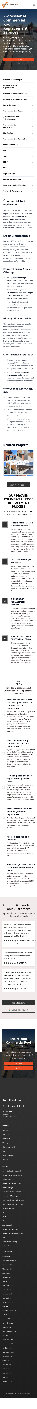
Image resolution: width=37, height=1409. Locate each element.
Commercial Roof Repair (10, 1196)
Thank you (6, 1143)
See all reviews (18, 1003)
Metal (4, 1237)
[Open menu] (33, 4)
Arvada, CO (6, 1273)
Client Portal (6, 1139)
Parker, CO (6, 1369)
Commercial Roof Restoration (12, 1192)
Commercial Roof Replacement (13, 1200)
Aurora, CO (6, 1319)
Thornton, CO (7, 1269)
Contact (5, 1130)
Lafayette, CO (7, 1356)
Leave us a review (20, 1010)
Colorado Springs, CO (9, 1261)
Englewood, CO (7, 1344)
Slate (4, 1221)
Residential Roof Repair (10, 1229)
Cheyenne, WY (7, 1327)
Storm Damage (7, 1188)
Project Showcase (8, 1155)
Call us (19, 64)
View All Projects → (18, 485)
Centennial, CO (7, 1286)
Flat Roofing (6, 1179)
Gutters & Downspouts (10, 1246)
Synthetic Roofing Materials (11, 1171)
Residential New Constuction (12, 1175)
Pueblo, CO (6, 1281)
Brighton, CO (6, 1348)
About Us (5, 1134)
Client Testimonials (9, 1147)
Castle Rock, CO (7, 1306)
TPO (3, 1213)
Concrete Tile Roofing (9, 1242)
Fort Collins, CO (7, 1323)
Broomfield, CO (7, 1302)
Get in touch (18, 59)
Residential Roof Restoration (12, 1183)
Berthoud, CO (7, 1381)
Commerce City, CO (9, 1331)
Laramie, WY (6, 1365)
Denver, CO (6, 1315)
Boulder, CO (6, 1290)
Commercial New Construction (12, 1204)
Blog (4, 1151)
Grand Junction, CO (9, 1311)
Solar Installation (8, 1208)
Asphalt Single (7, 1225)
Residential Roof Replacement (12, 1233)
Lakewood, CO (7, 1265)
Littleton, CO (6, 1335)
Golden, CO (6, 1360)
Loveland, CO (7, 1298)
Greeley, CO (6, 1256)
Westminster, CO (8, 1277)
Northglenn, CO (7, 1340)
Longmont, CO (7, 1294)
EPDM (4, 1217)
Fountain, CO (6, 1373)
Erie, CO (5, 1377)
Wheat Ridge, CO (8, 1352)
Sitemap (5, 1159)
